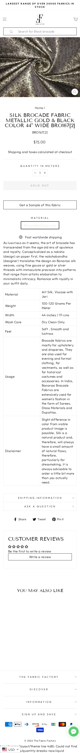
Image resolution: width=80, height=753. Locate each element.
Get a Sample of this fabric (40, 205)
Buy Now (17, 656)
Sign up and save (39, 714)
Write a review (40, 557)
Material (40, 217)
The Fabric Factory (39, 676)
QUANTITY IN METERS (40, 165)
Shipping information (40, 497)
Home (39, 108)
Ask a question (40, 506)
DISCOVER (39, 689)
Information (39, 701)
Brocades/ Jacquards (40, 225)
